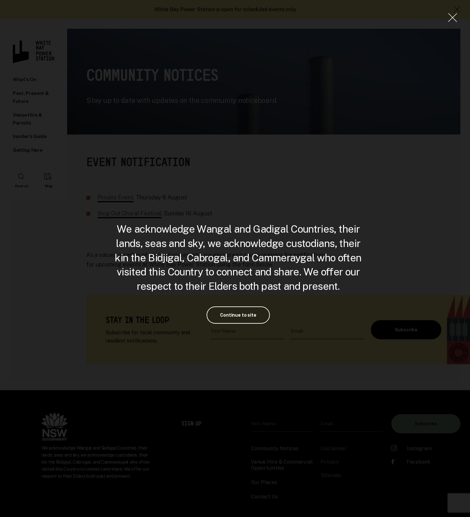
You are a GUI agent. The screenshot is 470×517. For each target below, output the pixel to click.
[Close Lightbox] (452, 17)
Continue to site (238, 315)
